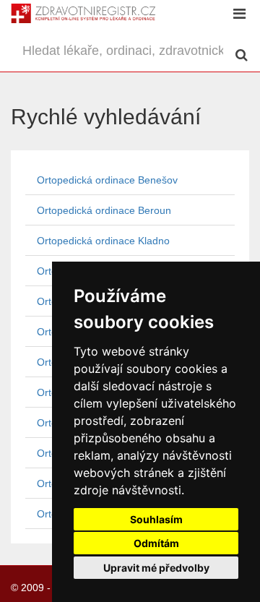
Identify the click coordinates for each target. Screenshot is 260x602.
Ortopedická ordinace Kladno (103, 240)
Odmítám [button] (156, 543)
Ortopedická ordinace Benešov (107, 180)
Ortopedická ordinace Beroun (104, 210)
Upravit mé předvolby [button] (156, 568)
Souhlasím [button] (156, 519)
